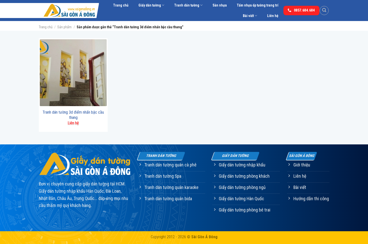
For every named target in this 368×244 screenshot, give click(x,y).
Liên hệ (272, 16)
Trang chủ (120, 5)
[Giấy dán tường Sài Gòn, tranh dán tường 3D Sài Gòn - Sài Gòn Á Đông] (69, 10)
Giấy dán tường (149, 5)
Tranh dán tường (186, 5)
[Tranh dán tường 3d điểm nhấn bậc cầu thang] (73, 72)
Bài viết (248, 16)
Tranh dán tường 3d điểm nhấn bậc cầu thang (73, 115)
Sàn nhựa (220, 5)
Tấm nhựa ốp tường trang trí (257, 5)
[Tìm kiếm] (324, 10)
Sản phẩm (64, 27)
